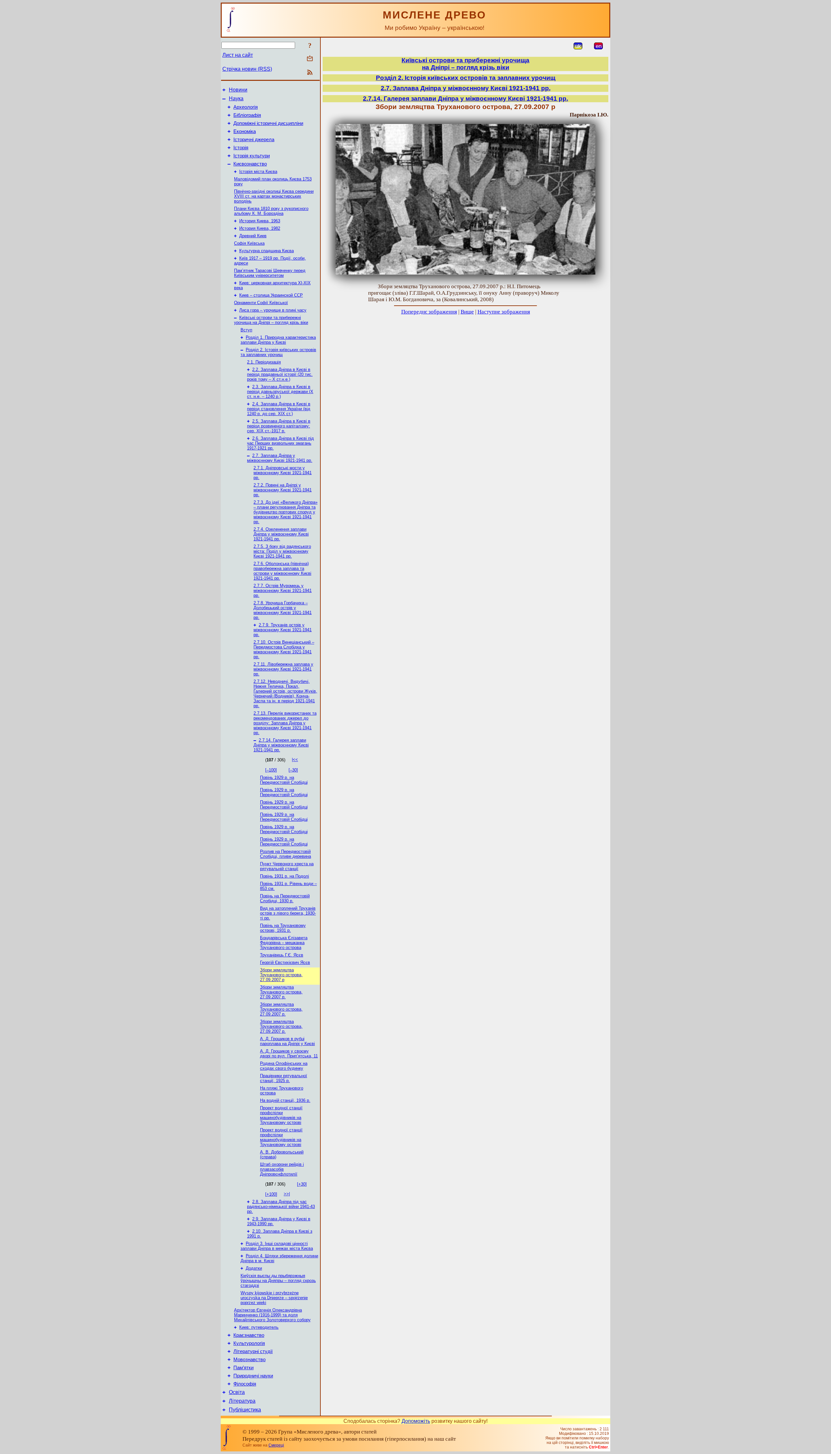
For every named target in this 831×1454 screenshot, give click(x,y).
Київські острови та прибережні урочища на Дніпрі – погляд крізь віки (271, 320)
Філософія (244, 1383)
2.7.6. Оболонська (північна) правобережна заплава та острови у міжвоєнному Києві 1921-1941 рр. (282, 571)
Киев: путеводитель (259, 1327)
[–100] (271, 770)
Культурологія (249, 1343)
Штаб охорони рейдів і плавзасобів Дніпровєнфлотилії (282, 1169)
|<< (295, 759)
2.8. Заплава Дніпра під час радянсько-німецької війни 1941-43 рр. (281, 1206)
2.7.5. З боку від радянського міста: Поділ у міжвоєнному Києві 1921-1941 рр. (282, 551)
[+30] (302, 1184)
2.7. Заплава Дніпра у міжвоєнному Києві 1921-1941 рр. (279, 458)
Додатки (254, 1268)
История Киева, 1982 (259, 228)
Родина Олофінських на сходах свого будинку (283, 1066)
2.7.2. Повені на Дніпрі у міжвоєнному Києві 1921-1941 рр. (283, 490)
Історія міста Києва (258, 171)
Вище (467, 312)
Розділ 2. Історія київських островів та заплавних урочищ (278, 352)
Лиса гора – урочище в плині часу (272, 310)
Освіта (237, 1392)
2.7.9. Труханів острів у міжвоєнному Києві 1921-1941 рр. (283, 629)
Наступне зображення (504, 312)
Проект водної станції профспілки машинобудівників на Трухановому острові (281, 1115)
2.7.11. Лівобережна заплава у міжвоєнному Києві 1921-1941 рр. (283, 669)
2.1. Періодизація (264, 362)
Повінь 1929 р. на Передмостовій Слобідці (284, 780)
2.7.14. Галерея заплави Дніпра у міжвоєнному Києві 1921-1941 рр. (281, 745)
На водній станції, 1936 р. (285, 1100)
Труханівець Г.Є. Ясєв (281, 955)
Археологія (245, 107)
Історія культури (251, 155)
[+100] (271, 1194)
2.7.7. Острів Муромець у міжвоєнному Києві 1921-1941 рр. (283, 590)
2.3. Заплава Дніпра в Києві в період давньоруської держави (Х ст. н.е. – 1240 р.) (280, 391)
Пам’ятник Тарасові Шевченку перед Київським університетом (269, 273)
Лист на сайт (237, 55)
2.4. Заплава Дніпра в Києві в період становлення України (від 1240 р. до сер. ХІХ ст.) (278, 408)
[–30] (293, 770)
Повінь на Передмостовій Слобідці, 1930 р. (285, 898)
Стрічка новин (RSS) (247, 69)
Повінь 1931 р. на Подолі (284, 876)
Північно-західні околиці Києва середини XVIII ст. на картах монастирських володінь (274, 196)
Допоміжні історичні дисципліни (268, 123)
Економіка (244, 131)
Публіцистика (245, 1409)
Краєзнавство (248, 1335)
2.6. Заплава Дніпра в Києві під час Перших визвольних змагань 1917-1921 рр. (280, 443)
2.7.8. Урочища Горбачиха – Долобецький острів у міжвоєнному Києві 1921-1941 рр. (283, 610)
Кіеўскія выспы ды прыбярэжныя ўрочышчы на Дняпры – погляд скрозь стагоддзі (278, 1280)
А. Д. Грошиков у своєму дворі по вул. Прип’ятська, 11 (289, 1053)
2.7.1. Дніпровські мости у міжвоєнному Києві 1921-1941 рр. (283, 472)
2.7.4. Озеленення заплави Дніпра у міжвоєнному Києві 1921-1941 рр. (281, 534)
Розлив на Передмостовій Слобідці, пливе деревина (285, 854)
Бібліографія (247, 115)
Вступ (246, 329)
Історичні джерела (253, 139)
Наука (236, 98)
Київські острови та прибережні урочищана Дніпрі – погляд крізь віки (465, 64)
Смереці (276, 1445)
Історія (240, 147)
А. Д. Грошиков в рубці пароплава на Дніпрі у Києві (287, 1041)
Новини (238, 89)
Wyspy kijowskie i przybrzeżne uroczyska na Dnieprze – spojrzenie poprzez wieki (274, 1297)
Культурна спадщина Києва (266, 250)
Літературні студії (253, 1351)
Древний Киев (253, 235)
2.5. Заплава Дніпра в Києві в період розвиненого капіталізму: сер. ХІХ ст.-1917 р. (278, 426)
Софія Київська (249, 243)
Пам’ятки (243, 1367)
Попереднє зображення (429, 312)
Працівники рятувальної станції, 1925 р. (283, 1078)
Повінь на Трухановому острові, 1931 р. (283, 928)
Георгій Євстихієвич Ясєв (285, 962)
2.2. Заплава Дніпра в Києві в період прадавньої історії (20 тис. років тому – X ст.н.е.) (280, 374)
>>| (287, 1193)
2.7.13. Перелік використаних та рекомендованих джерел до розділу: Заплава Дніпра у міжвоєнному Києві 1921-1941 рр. (285, 723)
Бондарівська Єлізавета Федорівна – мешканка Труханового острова (283, 942)
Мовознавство (249, 1359)
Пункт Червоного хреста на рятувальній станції (287, 866)
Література (242, 1401)
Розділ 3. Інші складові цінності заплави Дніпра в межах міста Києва (277, 1246)
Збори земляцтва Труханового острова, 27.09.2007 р (281, 974)
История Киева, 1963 (259, 220)
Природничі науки (253, 1375)
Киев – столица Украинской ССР (271, 295)
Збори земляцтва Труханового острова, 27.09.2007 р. (281, 992)
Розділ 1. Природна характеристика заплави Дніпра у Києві (278, 340)
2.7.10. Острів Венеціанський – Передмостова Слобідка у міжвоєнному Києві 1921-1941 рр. (284, 649)
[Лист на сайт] (309, 59)
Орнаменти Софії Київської (261, 302)
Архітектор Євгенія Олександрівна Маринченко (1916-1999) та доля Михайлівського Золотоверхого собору (272, 1315)
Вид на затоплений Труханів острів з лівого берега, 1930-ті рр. (288, 913)
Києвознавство (250, 163)
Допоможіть (416, 1421)
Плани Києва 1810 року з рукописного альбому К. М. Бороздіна (271, 211)
